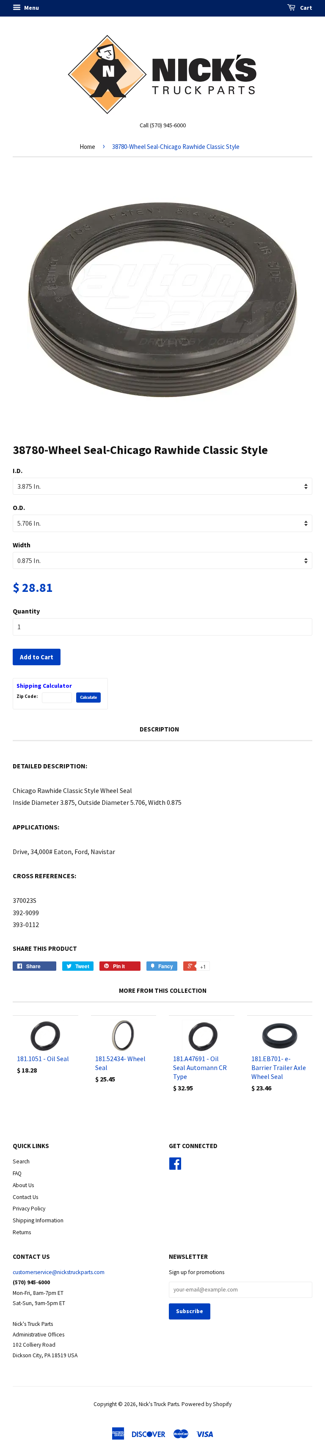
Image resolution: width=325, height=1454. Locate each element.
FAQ (17, 1173)
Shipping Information (38, 1220)
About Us (23, 1185)
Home (87, 147)
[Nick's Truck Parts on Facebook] (175, 1166)
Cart (305, 7)
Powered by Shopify (206, 1404)
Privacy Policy (29, 1208)
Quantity (26, 611)
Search (21, 1161)
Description (159, 729)
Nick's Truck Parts (159, 1404)
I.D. (17, 470)
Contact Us (25, 1197)
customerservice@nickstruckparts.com (59, 1272)
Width (21, 545)
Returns (22, 1232)
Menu (31, 7)
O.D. (19, 507)
